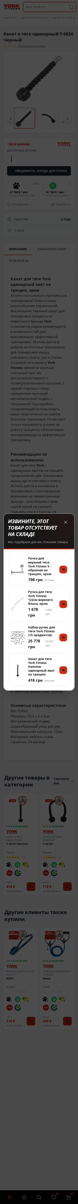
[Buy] (63, 569)
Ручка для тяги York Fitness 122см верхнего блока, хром (40, 598)
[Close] (65, 522)
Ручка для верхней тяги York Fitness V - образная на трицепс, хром (39, 566)
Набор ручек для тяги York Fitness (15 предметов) (41, 631)
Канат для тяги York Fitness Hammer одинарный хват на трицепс (41, 667)
